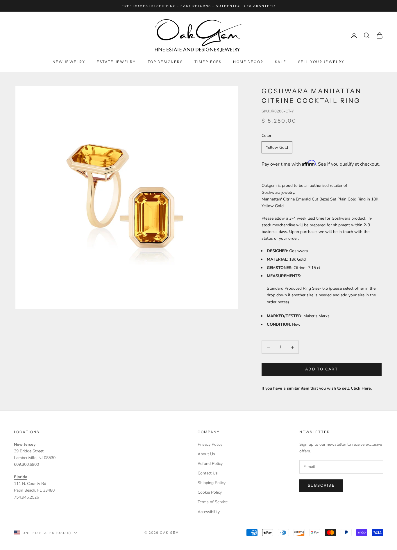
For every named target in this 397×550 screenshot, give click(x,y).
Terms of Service (213, 502)
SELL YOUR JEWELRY (321, 62)
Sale (281, 62)
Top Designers (165, 62)
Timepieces (208, 62)
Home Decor (248, 62)
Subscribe (321, 485)
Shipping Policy (212, 482)
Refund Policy (210, 463)
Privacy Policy (210, 444)
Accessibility (209, 512)
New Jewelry (69, 62)
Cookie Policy (210, 492)
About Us (206, 454)
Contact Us (208, 473)
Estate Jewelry (116, 62)
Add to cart (321, 369)
